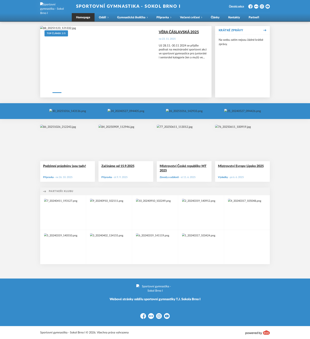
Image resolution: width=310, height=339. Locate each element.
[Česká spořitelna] (201, 247)
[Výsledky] (67, 111)
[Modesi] (109, 247)
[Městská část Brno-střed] (63, 212)
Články (215, 17)
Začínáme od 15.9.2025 (117, 166)
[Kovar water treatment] (63, 247)
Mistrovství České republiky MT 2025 (183, 168)
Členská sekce (236, 6)
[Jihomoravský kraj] (247, 212)
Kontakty (234, 17)
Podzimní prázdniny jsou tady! (64, 166)
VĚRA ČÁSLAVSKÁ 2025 (179, 32)
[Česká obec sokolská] (109, 212)
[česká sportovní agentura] (155, 247)
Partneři (254, 17)
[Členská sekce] (126, 111)
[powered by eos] (257, 332)
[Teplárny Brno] (155, 212)
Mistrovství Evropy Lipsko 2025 (241, 166)
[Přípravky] (242, 111)
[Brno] (201, 212)
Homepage (83, 17)
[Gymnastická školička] (184, 111)
